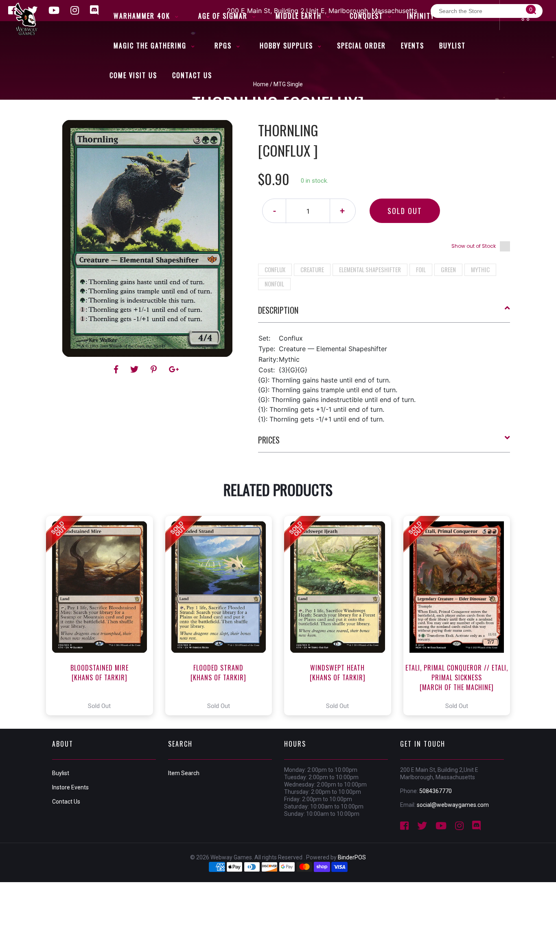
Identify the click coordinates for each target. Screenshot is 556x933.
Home (261, 84)
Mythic (480, 269)
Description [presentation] (278, 310)
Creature (312, 269)
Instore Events (70, 787)
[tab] (384, 313)
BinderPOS (352, 857)
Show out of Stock (473, 246)
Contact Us (66, 801)
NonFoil (274, 283)
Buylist (60, 773)
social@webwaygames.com (453, 805)
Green (448, 269)
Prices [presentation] (269, 440)
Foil (421, 269)
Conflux (275, 269)
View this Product (103, 616)
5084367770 (435, 791)
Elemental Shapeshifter (370, 269)
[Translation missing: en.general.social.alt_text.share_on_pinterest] (155, 369)
